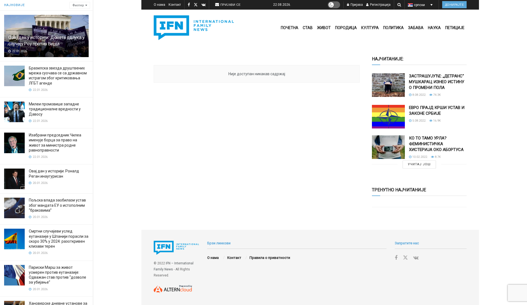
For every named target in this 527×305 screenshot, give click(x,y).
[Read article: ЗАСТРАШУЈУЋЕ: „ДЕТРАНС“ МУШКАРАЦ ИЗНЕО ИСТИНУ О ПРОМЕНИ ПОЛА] (388, 85)
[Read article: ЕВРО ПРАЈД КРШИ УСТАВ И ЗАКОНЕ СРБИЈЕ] (388, 116)
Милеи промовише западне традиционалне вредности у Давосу (55, 109)
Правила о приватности (270, 258)
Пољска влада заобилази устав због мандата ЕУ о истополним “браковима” (57, 205)
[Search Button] (399, 5)
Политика (393, 28)
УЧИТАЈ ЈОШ (419, 164)
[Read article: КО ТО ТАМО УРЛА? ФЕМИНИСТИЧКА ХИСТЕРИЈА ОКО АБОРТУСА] (388, 147)
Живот (324, 28)
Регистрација (380, 5)
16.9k (436, 120)
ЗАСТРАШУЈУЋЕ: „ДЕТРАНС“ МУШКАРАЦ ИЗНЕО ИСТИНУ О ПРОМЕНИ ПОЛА (436, 82)
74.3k (436, 95)
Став (308, 28)
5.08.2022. (418, 120)
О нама (159, 5)
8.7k (437, 157)
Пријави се (230, 4)
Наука (434, 28)
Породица (346, 28)
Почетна (289, 28)
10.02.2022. (419, 157)
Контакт (175, 5)
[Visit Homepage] (194, 27)
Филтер (78, 5)
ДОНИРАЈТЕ (454, 4)
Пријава (356, 5)
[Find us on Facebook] (189, 5)
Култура (370, 28)
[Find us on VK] (203, 5)
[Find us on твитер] (196, 5)
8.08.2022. (418, 95)
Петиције (454, 28)
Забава (416, 28)
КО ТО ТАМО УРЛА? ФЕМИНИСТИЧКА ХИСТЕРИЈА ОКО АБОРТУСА (436, 144)
